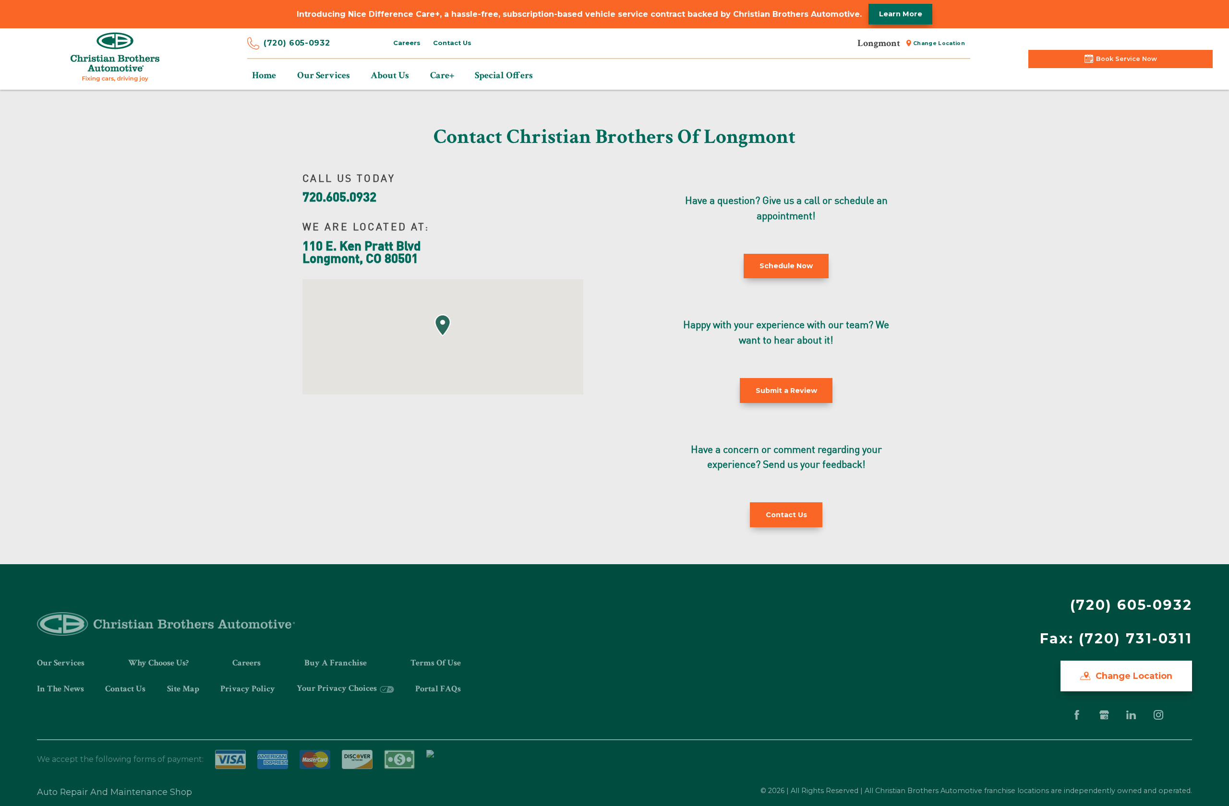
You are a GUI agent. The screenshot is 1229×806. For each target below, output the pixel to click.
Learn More (900, 14)
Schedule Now (786, 265)
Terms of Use (435, 662)
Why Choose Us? (158, 662)
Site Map (183, 688)
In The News (60, 688)
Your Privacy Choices (338, 688)
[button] (442, 325)
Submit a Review (786, 390)
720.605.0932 (339, 196)
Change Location (939, 43)
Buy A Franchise (335, 662)
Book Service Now (1126, 58)
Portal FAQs (438, 688)
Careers (407, 43)
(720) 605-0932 (297, 42)
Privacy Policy (247, 688)
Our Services (60, 662)
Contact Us (452, 43)
